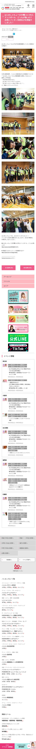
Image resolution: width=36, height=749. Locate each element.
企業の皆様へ (6, 553)
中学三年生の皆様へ (8, 548)
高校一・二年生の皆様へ (27, 538)
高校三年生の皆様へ (8, 538)
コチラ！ (13, 258)
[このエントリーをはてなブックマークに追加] (14, 34)
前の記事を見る (28, 267)
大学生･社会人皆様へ (8, 543)
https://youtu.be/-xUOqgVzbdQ (9, 252)
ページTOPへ (27, 560)
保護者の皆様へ (24, 548)
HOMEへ (9, 560)
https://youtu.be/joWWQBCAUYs (10, 247)
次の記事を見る (9, 267)
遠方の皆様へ (24, 543)
